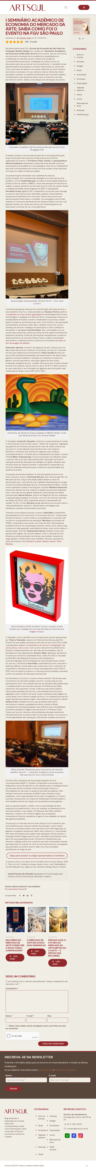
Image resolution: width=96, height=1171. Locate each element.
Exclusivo (81, 79)
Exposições (82, 83)
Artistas (80, 61)
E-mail (30, 1016)
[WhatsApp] (67, 1135)
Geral (79, 94)
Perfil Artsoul (82, 114)
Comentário (12, 988)
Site (49, 1016)
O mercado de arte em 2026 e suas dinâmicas (36, 943)
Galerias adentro (80, 89)
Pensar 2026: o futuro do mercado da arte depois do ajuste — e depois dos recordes (57, 948)
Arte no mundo (80, 56)
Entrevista (81, 74)
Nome (9, 1016)
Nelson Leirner (49, 541)
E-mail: (52, 1075)
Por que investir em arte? (16, 889)
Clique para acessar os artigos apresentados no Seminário (37, 855)
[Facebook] (74, 1135)
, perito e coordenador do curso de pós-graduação (36, 313)
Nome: (9, 1075)
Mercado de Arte (82, 104)
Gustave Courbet (34, 541)
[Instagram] (80, 1135)
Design (80, 66)
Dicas (79, 70)
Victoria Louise (25, 38)
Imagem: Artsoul (37, 631)
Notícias (80, 110)
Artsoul (49, 77)
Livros (79, 99)
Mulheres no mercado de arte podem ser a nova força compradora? (15, 945)
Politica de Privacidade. (65, 1070)
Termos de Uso (45, 1070)
